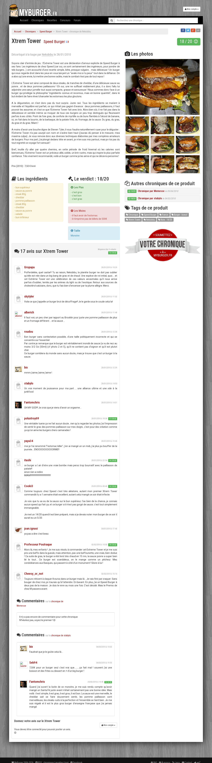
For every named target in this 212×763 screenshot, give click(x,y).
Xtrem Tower (134, 219)
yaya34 (28, 441)
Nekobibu (150, 219)
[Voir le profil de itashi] (18, 463)
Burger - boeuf (180, 214)
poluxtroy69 (31, 418)
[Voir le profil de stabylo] (18, 386)
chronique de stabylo (61, 635)
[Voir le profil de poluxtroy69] (18, 421)
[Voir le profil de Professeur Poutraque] (18, 547)
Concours (65, 20)
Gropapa (29, 267)
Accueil (24, 20)
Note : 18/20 (166, 219)
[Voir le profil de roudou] (18, 334)
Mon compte (191, 9)
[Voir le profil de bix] (18, 369)
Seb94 (33, 662)
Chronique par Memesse (151, 191)
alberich (29, 312)
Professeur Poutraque (38, 544)
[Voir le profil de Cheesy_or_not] (18, 576)
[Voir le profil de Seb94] (23, 665)
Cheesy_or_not (33, 574)
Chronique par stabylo (150, 198)
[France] (67, 41)
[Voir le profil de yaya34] (18, 443)
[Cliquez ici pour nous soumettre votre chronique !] (163, 245)
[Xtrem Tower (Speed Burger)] (163, 87)
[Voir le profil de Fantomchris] (18, 405)
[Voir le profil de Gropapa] (18, 270)
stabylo (28, 383)
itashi (27, 460)
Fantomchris (32, 402)
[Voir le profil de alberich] (18, 314)
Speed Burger (46, 31)
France (164, 214)
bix (26, 367)
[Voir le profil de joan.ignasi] (18, 530)
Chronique (133, 214)
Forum (77, 20)
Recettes (52, 20)
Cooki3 (28, 486)
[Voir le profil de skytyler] (18, 299)
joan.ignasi (31, 528)
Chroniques (37, 20)
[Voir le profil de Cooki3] (18, 488)
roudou (28, 331)
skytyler (29, 296)
